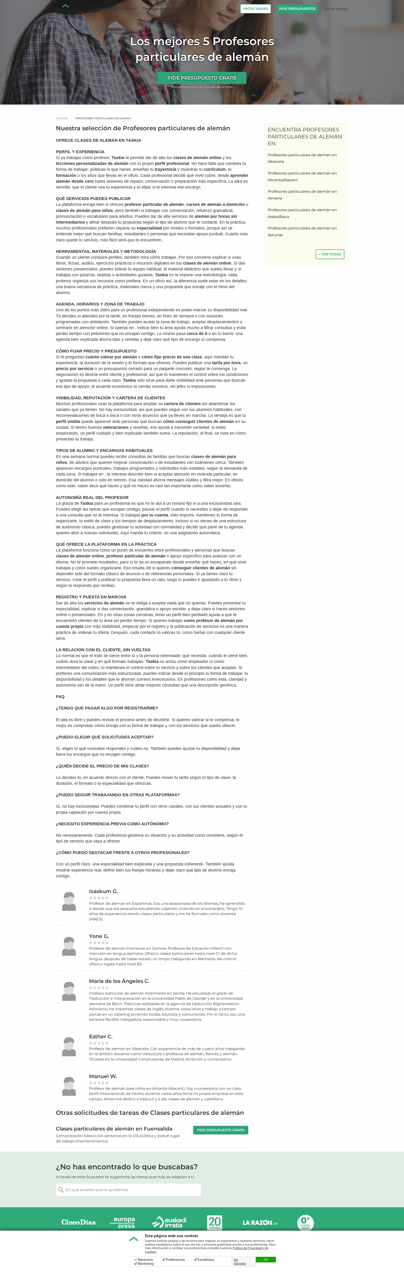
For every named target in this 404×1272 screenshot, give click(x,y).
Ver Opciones (240, 1261)
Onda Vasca (305, 1223)
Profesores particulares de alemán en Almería (302, 194)
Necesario (145, 1260)
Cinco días (78, 1223)
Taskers (62, 118)
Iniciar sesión (336, 9)
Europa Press (124, 1223)
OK (266, 1259)
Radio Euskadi (169, 1223)
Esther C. (100, 1036)
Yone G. (99, 936)
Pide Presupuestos (297, 9)
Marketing (146, 1264)
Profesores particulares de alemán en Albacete (302, 158)
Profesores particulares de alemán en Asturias (302, 231)
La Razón (260, 1223)
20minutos (214, 1223)
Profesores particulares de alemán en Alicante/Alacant (302, 176)
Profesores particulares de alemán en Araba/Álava (302, 213)
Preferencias (175, 1260)
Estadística (206, 1260)
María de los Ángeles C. (119, 981)
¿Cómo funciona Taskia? (113, 9)
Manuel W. (103, 1076)
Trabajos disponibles (162, 9)
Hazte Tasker (255, 9)
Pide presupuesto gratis (202, 78)
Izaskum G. (103, 891)
